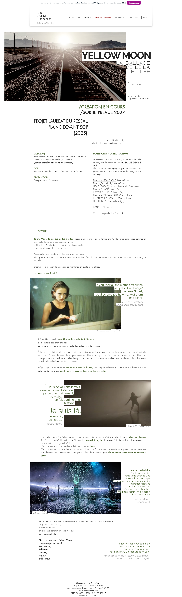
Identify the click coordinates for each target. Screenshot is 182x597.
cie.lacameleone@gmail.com (79, 588)
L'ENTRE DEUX (99, 201)
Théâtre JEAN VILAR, (102, 183)
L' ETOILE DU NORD (102, 192)
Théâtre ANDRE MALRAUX (105, 195)
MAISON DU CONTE (106, 198)
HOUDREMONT (100, 186)
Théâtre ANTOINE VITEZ (104, 180)
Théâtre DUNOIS (101, 189)
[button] (45, 17)
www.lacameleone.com (88, 590)
